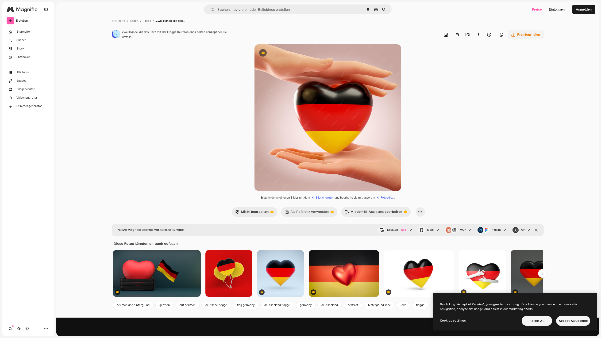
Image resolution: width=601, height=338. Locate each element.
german (164, 305)
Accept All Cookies (573, 321)
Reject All (536, 321)
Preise (537, 9)
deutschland (329, 305)
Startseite (118, 21)
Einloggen (557, 9)
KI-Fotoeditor (385, 198)
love (403, 305)
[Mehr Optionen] (478, 34)
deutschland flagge (277, 305)
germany (306, 305)
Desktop (396, 230)
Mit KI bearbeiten (252, 213)
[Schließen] (536, 230)
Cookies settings (453, 321)
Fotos (147, 21)
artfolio (126, 37)
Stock (134, 21)
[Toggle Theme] (27, 328)
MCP (463, 230)
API (523, 230)
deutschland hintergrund (133, 305)
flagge (420, 305)
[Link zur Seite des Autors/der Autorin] (116, 35)
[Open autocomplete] (210, 9)
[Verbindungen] (10, 328)
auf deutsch (188, 305)
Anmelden (584, 9)
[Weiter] (542, 273)
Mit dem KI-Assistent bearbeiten (373, 213)
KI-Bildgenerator (323, 198)
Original (284, 53)
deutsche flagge (216, 305)
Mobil (430, 230)
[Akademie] (19, 328)
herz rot (353, 305)
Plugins (496, 230)
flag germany (245, 305)
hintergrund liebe (379, 305)
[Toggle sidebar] (46, 9)
